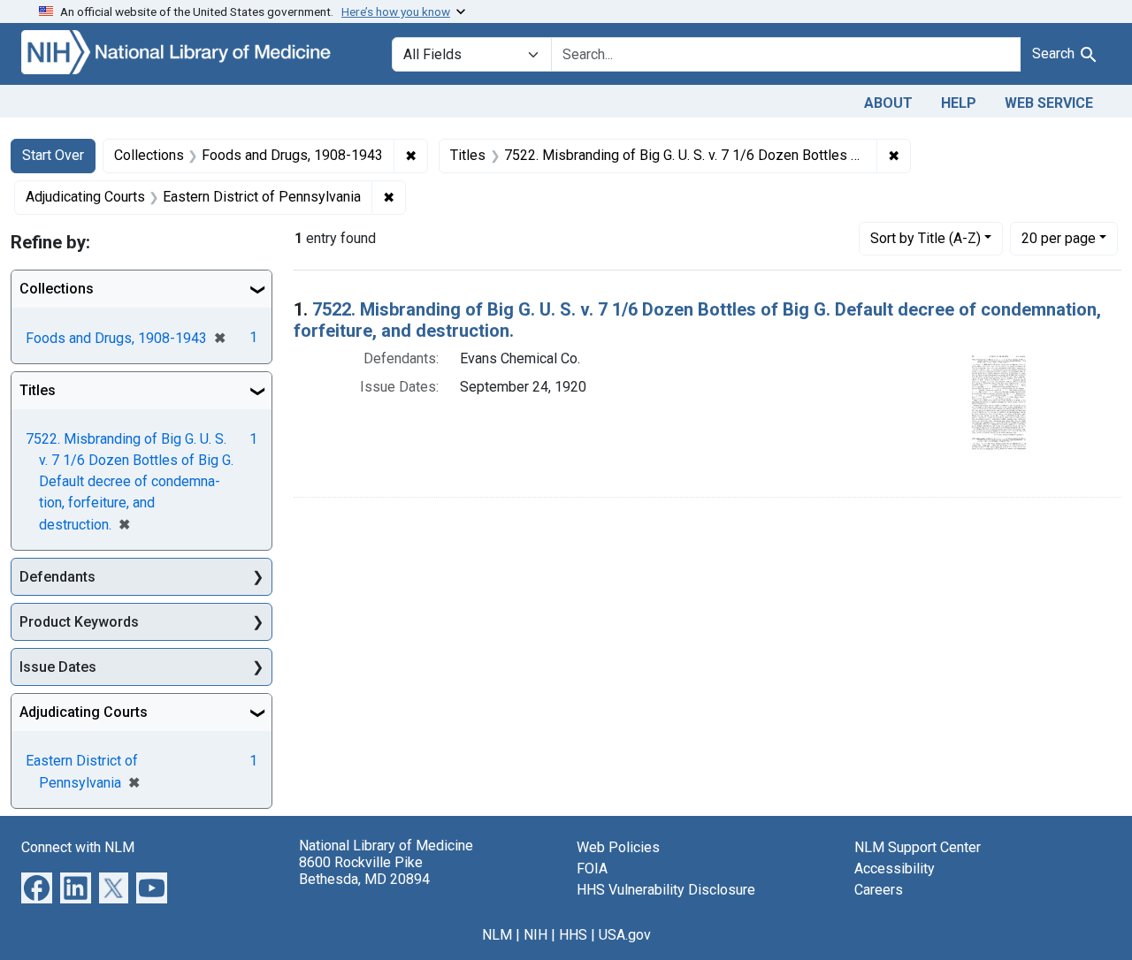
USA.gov (625, 934)
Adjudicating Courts (83, 712)
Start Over (53, 155)
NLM (497, 934)
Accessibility (894, 868)
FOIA (592, 868)
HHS (573, 934)
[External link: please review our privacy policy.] (36, 887)
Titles (37, 390)
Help (958, 103)
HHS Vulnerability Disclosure (666, 889)
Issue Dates (57, 667)
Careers (878, 889)
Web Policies (618, 847)
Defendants (57, 576)
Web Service (1049, 103)
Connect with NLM (77, 847)
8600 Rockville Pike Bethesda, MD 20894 (364, 871)
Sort (925, 238)
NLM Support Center (917, 847)
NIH (535, 934)
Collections (56, 288)
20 (1058, 238)
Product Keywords (79, 621)
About (888, 103)
